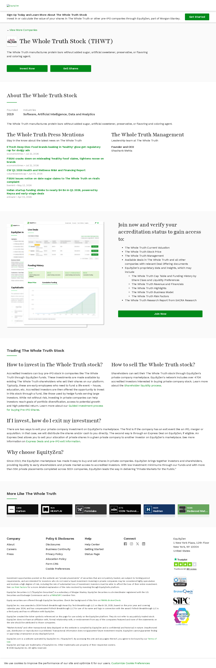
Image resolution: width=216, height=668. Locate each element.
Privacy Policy (54, 554)
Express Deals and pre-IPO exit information (53, 441)
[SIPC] (181, 600)
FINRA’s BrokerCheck (111, 600)
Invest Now (27, 68)
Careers (12, 549)
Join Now (160, 313)
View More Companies (23, 30)
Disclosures (53, 544)
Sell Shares (70, 68)
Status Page (92, 554)
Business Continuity (58, 549)
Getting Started (94, 549)
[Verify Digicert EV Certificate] (180, 581)
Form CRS (52, 563)
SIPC (60, 595)
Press (10, 554)
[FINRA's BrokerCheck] (183, 591)
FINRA (54, 595)
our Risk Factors (19, 587)
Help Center (92, 544)
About (10, 544)
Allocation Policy (56, 559)
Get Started (197, 16)
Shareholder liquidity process (142, 385)
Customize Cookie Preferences (130, 663)
